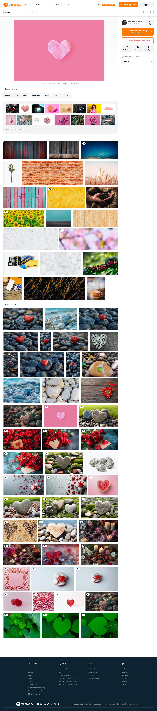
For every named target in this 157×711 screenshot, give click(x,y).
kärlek (25, 95)
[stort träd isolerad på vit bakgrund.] (11, 173)
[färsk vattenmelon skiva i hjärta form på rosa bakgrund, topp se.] (103, 485)
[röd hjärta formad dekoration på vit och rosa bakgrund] (70, 601)
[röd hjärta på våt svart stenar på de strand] (20, 341)
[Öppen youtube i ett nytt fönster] (58, 704)
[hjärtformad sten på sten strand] (61, 319)
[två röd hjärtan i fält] (60, 554)
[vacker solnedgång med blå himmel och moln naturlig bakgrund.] (99, 150)
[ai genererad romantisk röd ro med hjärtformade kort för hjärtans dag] (22, 439)
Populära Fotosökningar (67, 681)
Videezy (31, 675)
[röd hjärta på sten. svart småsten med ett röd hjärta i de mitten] (10, 364)
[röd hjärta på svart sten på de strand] (42, 364)
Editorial (59, 5)
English (124, 669)
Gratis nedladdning (137, 31)
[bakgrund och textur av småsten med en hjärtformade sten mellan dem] (60, 390)
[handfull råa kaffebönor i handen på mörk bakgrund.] (102, 197)
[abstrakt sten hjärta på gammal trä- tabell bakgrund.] (104, 341)
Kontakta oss (92, 672)
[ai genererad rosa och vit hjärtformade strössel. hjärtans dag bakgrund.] (43, 601)
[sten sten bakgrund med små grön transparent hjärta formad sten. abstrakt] (100, 364)
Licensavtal (63, 669)
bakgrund (36, 95)
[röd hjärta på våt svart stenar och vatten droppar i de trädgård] (70, 341)
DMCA (61, 672)
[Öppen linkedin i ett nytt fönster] (45, 704)
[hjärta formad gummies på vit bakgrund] (52, 579)
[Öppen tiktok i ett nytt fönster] (52, 704)
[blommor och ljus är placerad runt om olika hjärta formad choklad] (98, 531)
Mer (69, 5)
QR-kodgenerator (34, 694)
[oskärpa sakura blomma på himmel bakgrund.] (88, 239)
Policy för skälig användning (130, 704)
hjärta (7, 95)
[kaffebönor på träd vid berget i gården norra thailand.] (100, 263)
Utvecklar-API (33, 685)
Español (124, 672)
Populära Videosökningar (68, 685)
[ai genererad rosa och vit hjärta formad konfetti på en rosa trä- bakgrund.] (16, 579)
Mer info (126, 62)
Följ (149, 24)
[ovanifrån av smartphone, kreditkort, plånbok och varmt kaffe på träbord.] (12, 288)
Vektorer (28, 5)
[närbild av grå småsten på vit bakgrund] (101, 463)
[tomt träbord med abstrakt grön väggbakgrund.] (58, 218)
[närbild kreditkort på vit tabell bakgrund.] (20, 263)
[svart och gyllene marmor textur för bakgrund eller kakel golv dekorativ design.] (54, 288)
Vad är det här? (137, 57)
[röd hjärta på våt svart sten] (98, 319)
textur (67, 95)
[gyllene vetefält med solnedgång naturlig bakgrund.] (101, 173)
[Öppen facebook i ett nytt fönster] (38, 704)
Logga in (146, 5)
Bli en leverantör (94, 678)
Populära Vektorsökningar (68, 678)
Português (125, 675)
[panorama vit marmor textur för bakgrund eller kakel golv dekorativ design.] (30, 239)
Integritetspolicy (114, 704)
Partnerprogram (65, 675)
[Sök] (144, 12)
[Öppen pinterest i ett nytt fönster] (48, 704)
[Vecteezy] (12, 5)
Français (124, 681)
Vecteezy (31, 672)
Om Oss (91, 675)
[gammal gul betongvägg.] (66, 197)
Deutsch (124, 678)
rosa (16, 95)
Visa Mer (108, 120)
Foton (38, 5)
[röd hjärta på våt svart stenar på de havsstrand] (45, 341)
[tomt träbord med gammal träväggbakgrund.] (64, 150)
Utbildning (32, 681)
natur (46, 95)
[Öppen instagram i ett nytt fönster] (41, 704)
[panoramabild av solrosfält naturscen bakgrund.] (23, 218)
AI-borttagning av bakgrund (38, 691)
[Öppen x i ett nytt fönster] (55, 704)
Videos (48, 5)
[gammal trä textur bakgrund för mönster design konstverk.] (95, 218)
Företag (31, 678)
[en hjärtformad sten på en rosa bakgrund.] (60, 416)
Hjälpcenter (92, 669)
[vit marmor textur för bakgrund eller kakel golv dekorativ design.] (60, 263)
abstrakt (57, 95)
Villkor (105, 704)
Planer (98, 5)
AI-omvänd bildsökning (36, 688)
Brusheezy (32, 669)
